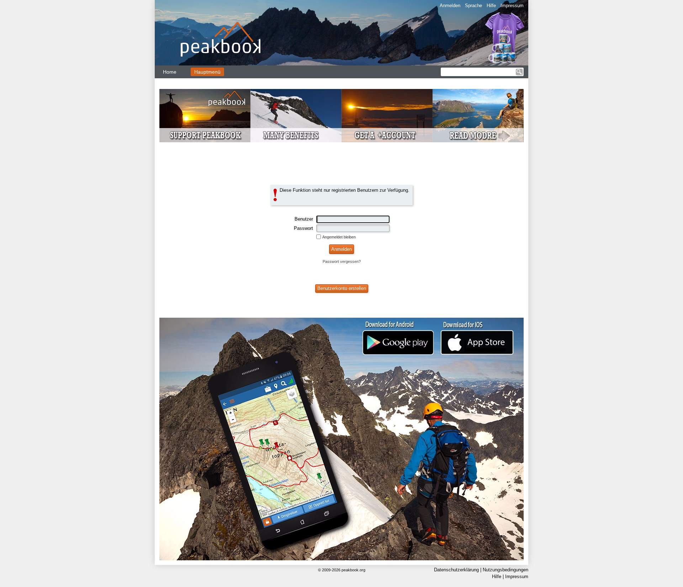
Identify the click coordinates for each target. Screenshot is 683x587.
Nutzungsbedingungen (505, 569)
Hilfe (491, 5)
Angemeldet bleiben (339, 237)
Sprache (473, 5)
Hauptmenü (207, 72)
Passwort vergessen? (342, 261)
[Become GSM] (341, 115)
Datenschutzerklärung (456, 569)
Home (169, 72)
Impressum (512, 5)
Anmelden (450, 5)
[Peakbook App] (341, 439)
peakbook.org (353, 570)
